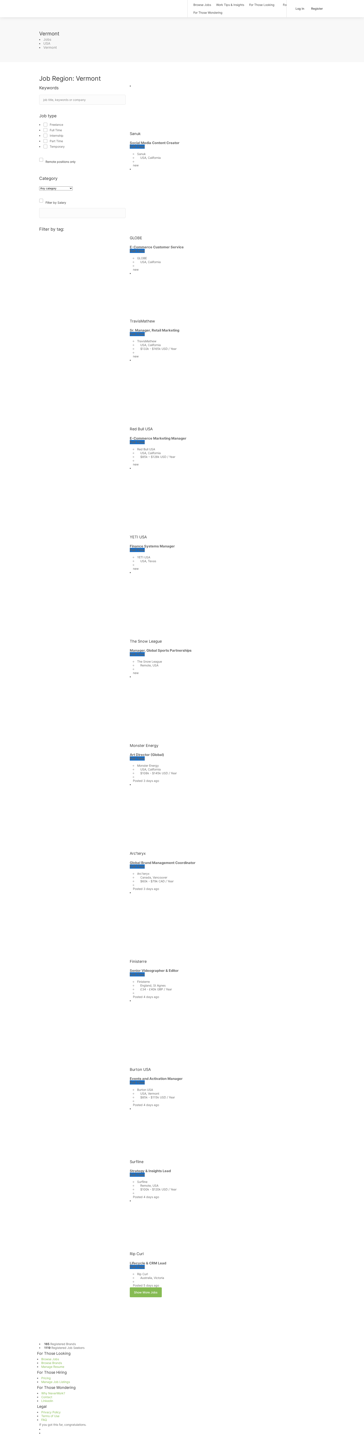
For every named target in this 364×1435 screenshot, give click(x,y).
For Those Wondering (207, 12)
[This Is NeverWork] (110, 7)
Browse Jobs (202, 5)
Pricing (46, 1378)
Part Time (56, 141)
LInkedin (47, 1401)
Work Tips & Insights (230, 5)
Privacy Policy (51, 1412)
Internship (56, 135)
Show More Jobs (146, 1292)
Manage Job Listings (55, 1382)
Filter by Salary (56, 202)
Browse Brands (51, 1363)
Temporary (57, 146)
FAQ (44, 1420)
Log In (299, 8)
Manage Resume (52, 1366)
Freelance (56, 124)
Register (316, 8)
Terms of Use (50, 1416)
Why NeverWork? (53, 1393)
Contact (46, 1397)
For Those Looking (261, 5)
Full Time (56, 130)
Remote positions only (61, 161)
